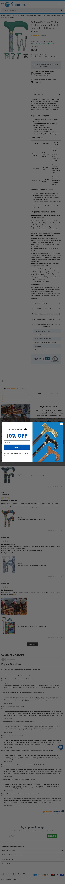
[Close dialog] (61, 424)
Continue (17, 447)
